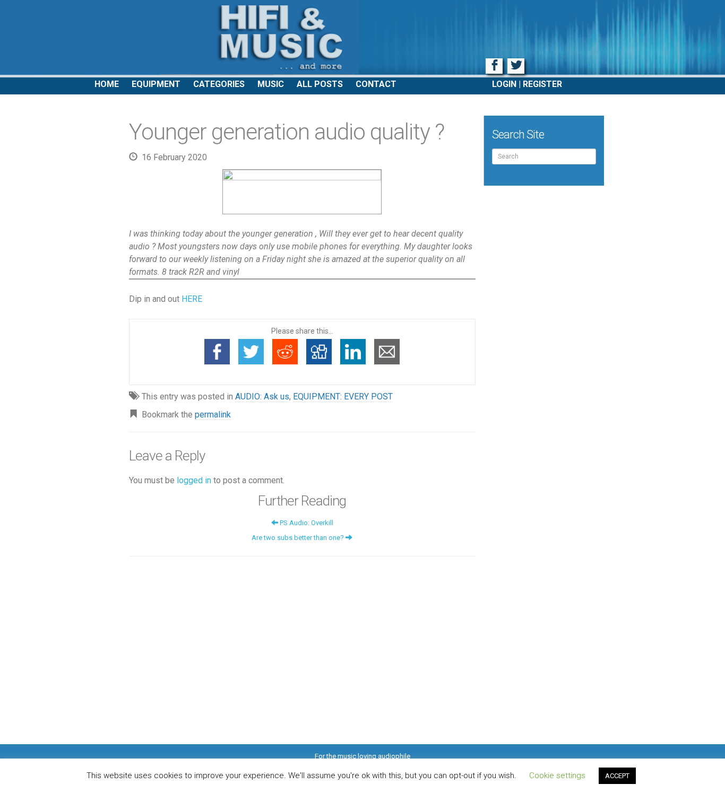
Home (106, 84)
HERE (192, 299)
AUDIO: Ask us (262, 396)
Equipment (156, 84)
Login (504, 84)
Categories (219, 84)
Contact (376, 84)
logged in (194, 480)
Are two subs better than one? (299, 538)
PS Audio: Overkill (305, 523)
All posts (320, 84)
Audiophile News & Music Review (362, 38)
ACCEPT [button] (617, 776)
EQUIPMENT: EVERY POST (343, 396)
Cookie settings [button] (557, 775)
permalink (213, 414)
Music (270, 84)
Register (542, 84)
